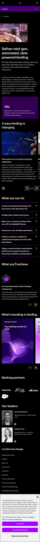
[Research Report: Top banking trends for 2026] (18, 340)
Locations (5, 471)
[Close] (37, 497)
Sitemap (5, 475)
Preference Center (8, 455)
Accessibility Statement (10, 490)
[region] (20, 518)
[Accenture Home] (20, 3)
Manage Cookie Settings (20, 536)
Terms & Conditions (9, 483)
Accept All (20, 523)
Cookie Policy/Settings (10, 486)
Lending (5, 9)
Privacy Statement (8, 479)
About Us (5, 463)
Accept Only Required (20, 530)
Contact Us (6, 467)
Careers (4, 459)
